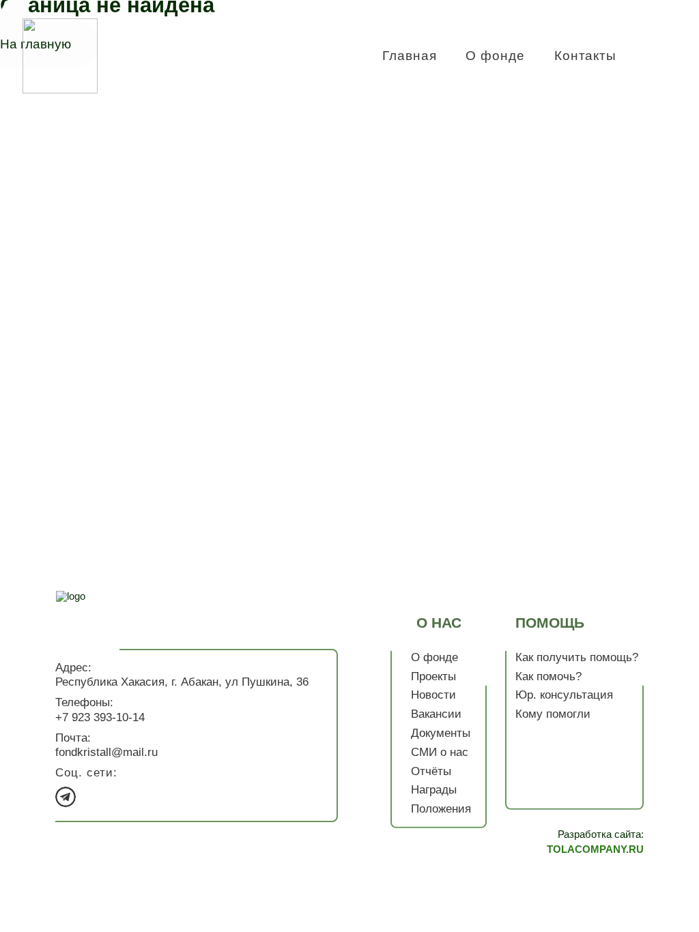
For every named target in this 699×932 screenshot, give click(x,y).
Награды (434, 789)
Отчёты (431, 770)
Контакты (585, 55)
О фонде (495, 55)
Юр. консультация (564, 694)
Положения (441, 808)
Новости (433, 694)
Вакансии (436, 714)
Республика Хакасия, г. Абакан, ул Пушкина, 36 (182, 681)
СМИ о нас (439, 752)
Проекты (433, 675)
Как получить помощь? (576, 657)
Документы (440, 733)
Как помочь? (548, 675)
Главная (409, 55)
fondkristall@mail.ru (106, 752)
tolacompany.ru (595, 849)
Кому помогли (552, 714)
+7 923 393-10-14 (248, 48)
